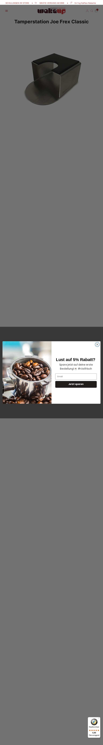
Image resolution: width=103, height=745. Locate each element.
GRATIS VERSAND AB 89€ (47, 3)
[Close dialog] (97, 344)
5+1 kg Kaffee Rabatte (81, 3)
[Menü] (98, 718)
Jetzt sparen (76, 384)
